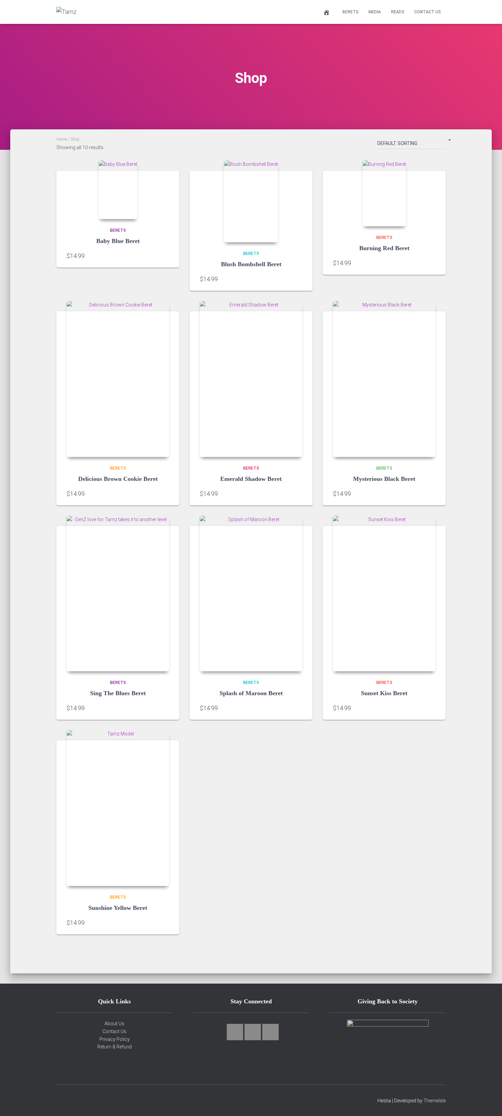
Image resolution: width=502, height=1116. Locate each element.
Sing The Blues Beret (118, 693)
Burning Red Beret (384, 248)
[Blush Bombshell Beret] (251, 201)
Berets (350, 12)
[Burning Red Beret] (384, 193)
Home (61, 139)
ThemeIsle (434, 1100)
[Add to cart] (165, 255)
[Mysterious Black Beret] (384, 379)
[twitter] (270, 1032)
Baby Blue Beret (118, 241)
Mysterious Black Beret (384, 478)
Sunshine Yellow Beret (117, 907)
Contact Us (427, 12)
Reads (397, 12)
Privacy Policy (114, 1039)
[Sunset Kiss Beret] (384, 594)
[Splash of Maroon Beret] (251, 594)
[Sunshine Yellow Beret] (118, 808)
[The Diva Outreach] (388, 1045)
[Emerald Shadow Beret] (251, 379)
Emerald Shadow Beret (251, 478)
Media (374, 12)
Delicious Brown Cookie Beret (118, 478)
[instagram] (235, 1032)
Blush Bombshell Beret (251, 264)
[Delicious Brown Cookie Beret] (118, 379)
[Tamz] (66, 12)
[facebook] (253, 1032)
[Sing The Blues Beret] (118, 594)
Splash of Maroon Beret (251, 693)
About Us (114, 1023)
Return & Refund (114, 1046)
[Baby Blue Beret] (118, 189)
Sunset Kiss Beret (384, 693)
